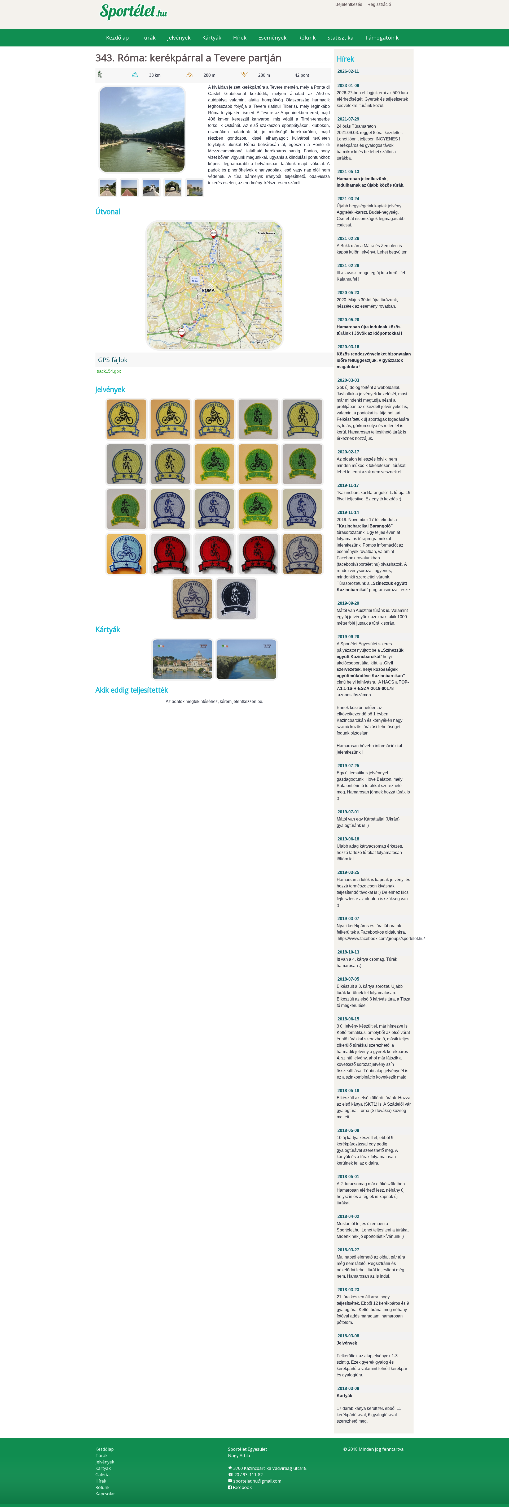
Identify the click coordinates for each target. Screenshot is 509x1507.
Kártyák (211, 37)
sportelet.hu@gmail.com (254, 1481)
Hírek (240, 37)
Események (272, 37)
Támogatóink (382, 37)
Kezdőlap (117, 37)
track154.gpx (109, 371)
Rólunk (307, 37)
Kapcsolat (105, 1494)
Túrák (148, 37)
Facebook (242, 1487)
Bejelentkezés (348, 4)
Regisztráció (379, 4)
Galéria (102, 1475)
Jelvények (179, 37)
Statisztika (340, 37)
